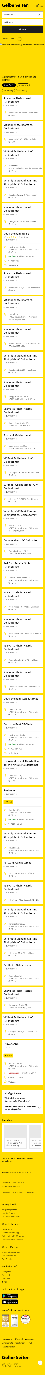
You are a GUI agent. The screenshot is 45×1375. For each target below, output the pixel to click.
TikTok (4, 1282)
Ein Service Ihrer (12, 1365)
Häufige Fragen (8, 1213)
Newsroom (7, 1229)
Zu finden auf (9, 1266)
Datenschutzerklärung (24, 1339)
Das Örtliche (7, 1259)
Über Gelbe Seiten (11, 1224)
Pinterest (6, 1278)
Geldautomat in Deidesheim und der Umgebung (17, 1159)
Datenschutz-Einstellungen (13, 1343)
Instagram (6, 1272)
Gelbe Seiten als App (10, 1233)
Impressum (7, 1339)
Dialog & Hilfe (9, 1204)
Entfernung (8, 90)
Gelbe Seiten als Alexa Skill (13, 1239)
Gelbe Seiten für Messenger (14, 1236)
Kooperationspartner (11, 1252)
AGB (30, 1343)
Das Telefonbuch (9, 1256)
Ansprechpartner (9, 1210)
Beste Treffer (9, 85)
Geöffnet (21, 90)
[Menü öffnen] (41, 6)
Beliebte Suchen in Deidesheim (15, 1172)
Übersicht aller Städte (11, 1217)
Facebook (6, 1275)
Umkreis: (8, 39)
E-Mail (9, 802)
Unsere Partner (10, 1247)
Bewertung (23, 85)
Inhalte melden (8, 1347)
